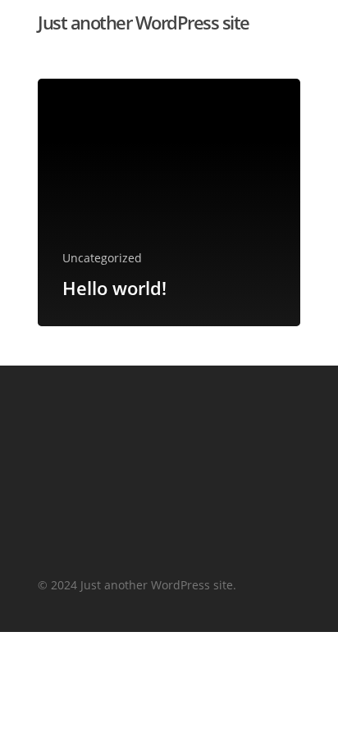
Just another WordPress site (143, 22)
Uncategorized (102, 258)
